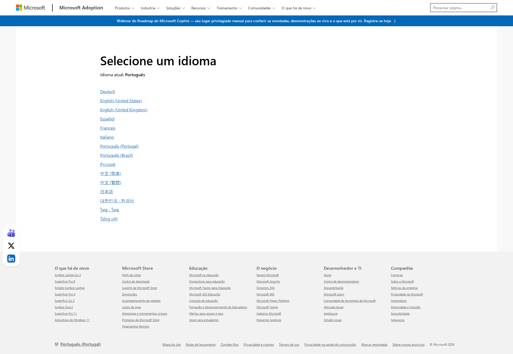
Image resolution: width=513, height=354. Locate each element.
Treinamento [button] (229, 7)
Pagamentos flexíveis (135, 326)
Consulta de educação (203, 301)
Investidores (399, 301)
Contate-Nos (230, 344)
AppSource (331, 313)
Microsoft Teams (267, 307)
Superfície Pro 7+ (66, 313)
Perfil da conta (131, 275)
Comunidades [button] (261, 7)
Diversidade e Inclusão (405, 307)
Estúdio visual (333, 320)
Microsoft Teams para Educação (210, 288)
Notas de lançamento (201, 344)
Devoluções (129, 294)
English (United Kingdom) (123, 109)
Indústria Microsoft (268, 313)
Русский (107, 164)
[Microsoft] (30, 7)
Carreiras (397, 275)
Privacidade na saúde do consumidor (330, 344)
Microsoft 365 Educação (204, 294)
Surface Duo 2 (64, 307)
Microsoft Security (268, 281)
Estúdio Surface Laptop (69, 288)
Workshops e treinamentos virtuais (144, 313)
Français (107, 128)
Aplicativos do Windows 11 (72, 320)
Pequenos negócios (268, 320)
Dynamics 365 (265, 288)
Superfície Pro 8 (65, 281)
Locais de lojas (131, 307)
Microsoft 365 (265, 294)
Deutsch (107, 91)
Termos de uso (289, 344)
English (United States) (121, 100)
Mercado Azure (334, 307)
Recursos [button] (200, 7)
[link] (11, 233)
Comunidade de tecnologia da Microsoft (350, 301)
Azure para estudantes (204, 320)
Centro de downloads (136, 281)
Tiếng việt (109, 219)
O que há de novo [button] (299, 7)
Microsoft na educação (204, 275)
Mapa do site (171, 344)
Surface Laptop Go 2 (68, 275)
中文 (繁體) (110, 182)
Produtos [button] (124, 7)
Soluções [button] (175, 7)
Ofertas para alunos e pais (206, 313)
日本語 (106, 191)
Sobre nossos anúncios (408, 344)
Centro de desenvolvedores (341, 281)
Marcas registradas (374, 344)
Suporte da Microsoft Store (139, 288)
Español (107, 118)
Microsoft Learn (334, 294)
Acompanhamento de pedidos (141, 301)
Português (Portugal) (119, 146)
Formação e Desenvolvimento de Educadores (218, 307)
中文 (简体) (110, 173)
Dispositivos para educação (207, 281)
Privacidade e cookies (259, 344)
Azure (327, 275)
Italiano (107, 137)
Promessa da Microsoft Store (141, 320)
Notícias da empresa (404, 288)
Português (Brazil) (116, 155)
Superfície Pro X (65, 294)
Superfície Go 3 (65, 301)
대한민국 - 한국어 (117, 200)
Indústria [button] (150, 7)
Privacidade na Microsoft (407, 294)
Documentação (333, 288)
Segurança (398, 320)
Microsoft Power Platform (272, 301)
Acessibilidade (400, 313)
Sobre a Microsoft (402, 281)
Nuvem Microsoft (267, 275)
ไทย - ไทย (109, 209)
